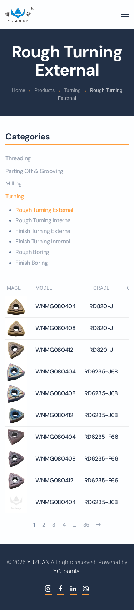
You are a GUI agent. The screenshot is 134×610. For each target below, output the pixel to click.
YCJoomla (66, 571)
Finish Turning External (43, 231)
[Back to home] (19, 14)
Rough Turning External (44, 210)
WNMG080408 (55, 328)
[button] (125, 14)
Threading (18, 158)
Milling (13, 183)
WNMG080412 (54, 350)
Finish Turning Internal (42, 241)
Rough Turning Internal (43, 220)
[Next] (98, 524)
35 (86, 524)
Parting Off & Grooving (34, 171)
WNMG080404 (55, 306)
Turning (14, 196)
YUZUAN (38, 562)
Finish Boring (31, 262)
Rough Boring (32, 252)
